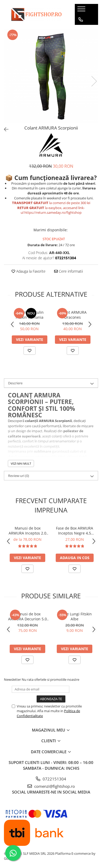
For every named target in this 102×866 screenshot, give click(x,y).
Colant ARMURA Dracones (73, 315)
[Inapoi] (4, 129)
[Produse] (82, 10)
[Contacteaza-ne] (81, 19)
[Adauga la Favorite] (30, 350)
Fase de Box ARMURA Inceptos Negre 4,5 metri (74, 531)
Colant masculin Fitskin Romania (29, 315)
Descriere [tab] (15, 383)
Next (94, 81)
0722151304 (54, 778)
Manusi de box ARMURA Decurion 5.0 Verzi (27, 616)
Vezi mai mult (21, 463)
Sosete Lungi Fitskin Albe (74, 616)
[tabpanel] (51, 76)
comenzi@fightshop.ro (54, 786)
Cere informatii (70, 271)
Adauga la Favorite (30, 271)
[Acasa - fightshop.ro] (35, 14)
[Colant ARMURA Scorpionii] (51, 76)
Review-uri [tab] (18, 475)
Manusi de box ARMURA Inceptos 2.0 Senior (27, 531)
